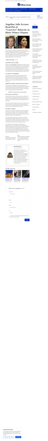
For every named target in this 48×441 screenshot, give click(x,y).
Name (10, 200)
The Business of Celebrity (37, 112)
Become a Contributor (22, 0)
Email (10, 205)
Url (9, 210)
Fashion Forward (35, 99)
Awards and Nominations (14, 8)
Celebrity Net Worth (23, 8)
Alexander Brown (16, 34)
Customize (6, 437)
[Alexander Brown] (10, 155)
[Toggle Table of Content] (16, 60)
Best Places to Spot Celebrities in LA (8, 180)
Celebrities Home (35, 91)
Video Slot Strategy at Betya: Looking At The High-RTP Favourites (37, 40)
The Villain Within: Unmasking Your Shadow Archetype (25, 180)
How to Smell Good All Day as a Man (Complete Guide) (37, 72)
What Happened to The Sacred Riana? (20, 92)
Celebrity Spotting (32, 8)
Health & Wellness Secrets (37, 101)
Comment (11, 191)
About (9, 0)
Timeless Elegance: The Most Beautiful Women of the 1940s (17, 180)
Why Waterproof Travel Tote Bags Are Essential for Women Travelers (37, 61)
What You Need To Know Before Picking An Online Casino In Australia (36, 45)
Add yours (23, 188)
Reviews (33, 109)
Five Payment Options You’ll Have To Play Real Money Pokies (36, 35)
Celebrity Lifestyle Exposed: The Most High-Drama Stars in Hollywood (37, 50)
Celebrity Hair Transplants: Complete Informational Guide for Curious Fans (37, 77)
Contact (11, 0)
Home (6, 0)
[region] (12, 433)
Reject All (12, 437)
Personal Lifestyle (17, 10)
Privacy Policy (16, 0)
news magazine (13, 64)
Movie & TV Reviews (9, 10)
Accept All (18, 437)
